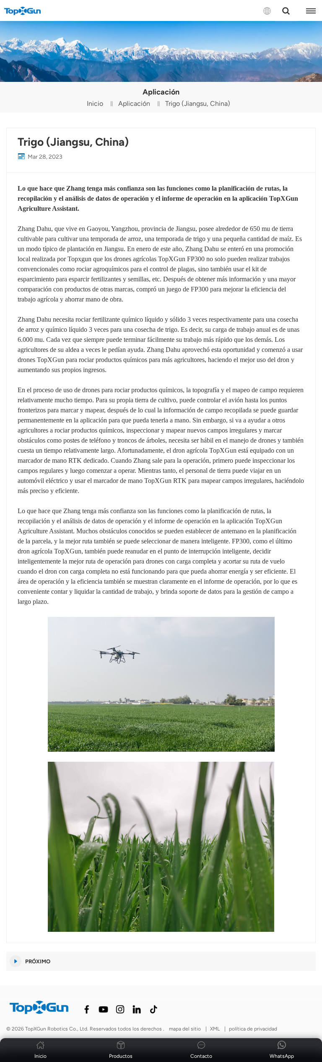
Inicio (95, 104)
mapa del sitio (185, 1029)
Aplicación (134, 104)
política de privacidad (253, 1029)
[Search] (285, 10)
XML (215, 1029)
